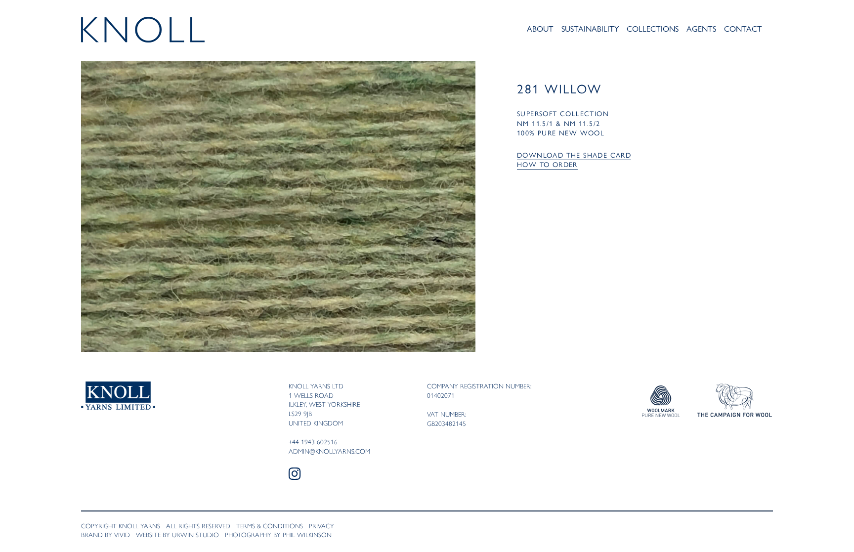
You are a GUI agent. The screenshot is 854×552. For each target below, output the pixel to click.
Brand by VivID (105, 535)
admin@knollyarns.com (329, 451)
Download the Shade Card (574, 155)
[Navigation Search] (770, 30)
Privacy (321, 526)
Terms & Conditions (269, 526)
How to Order (547, 164)
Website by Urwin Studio (177, 535)
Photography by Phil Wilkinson (278, 535)
